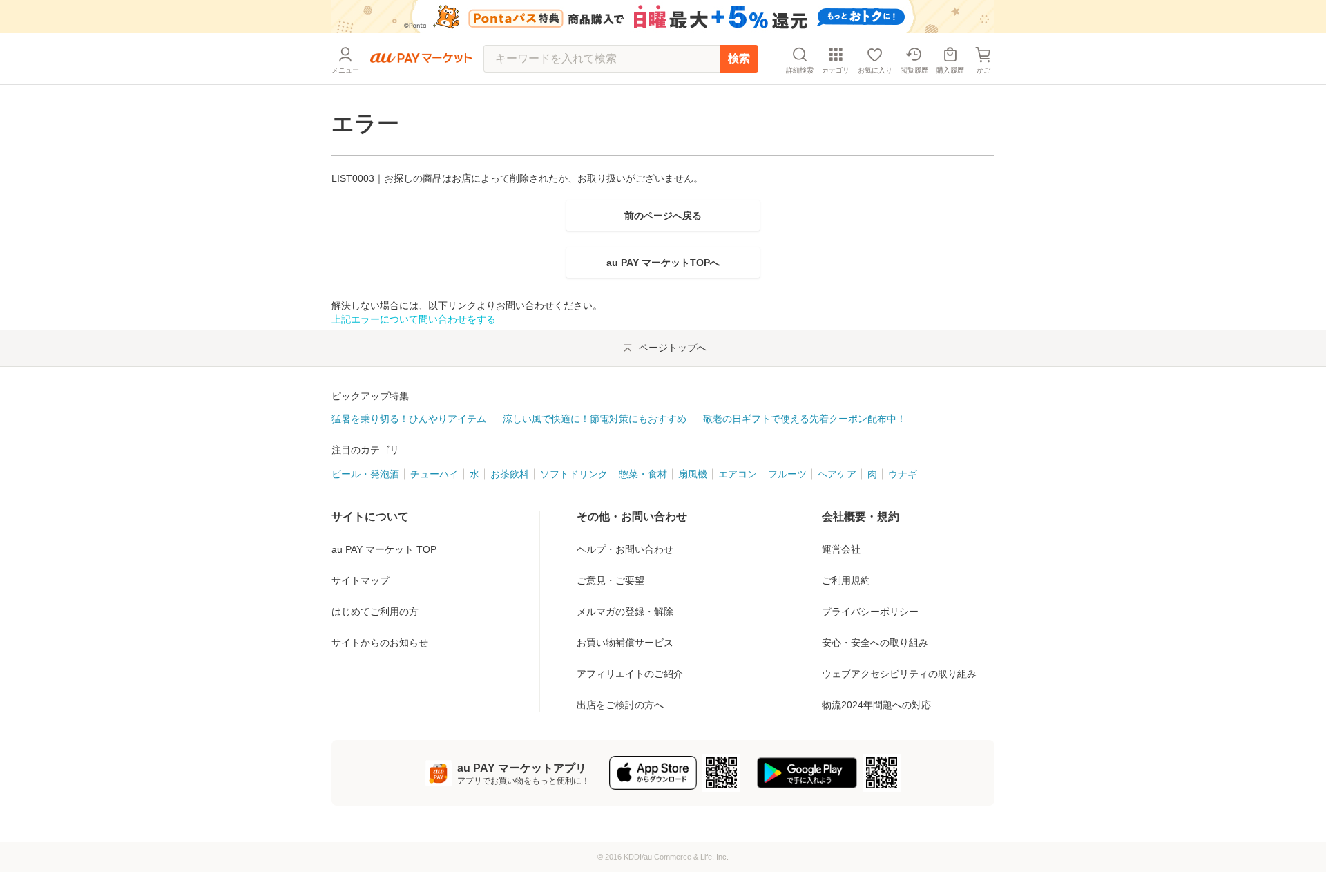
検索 (739, 58)
